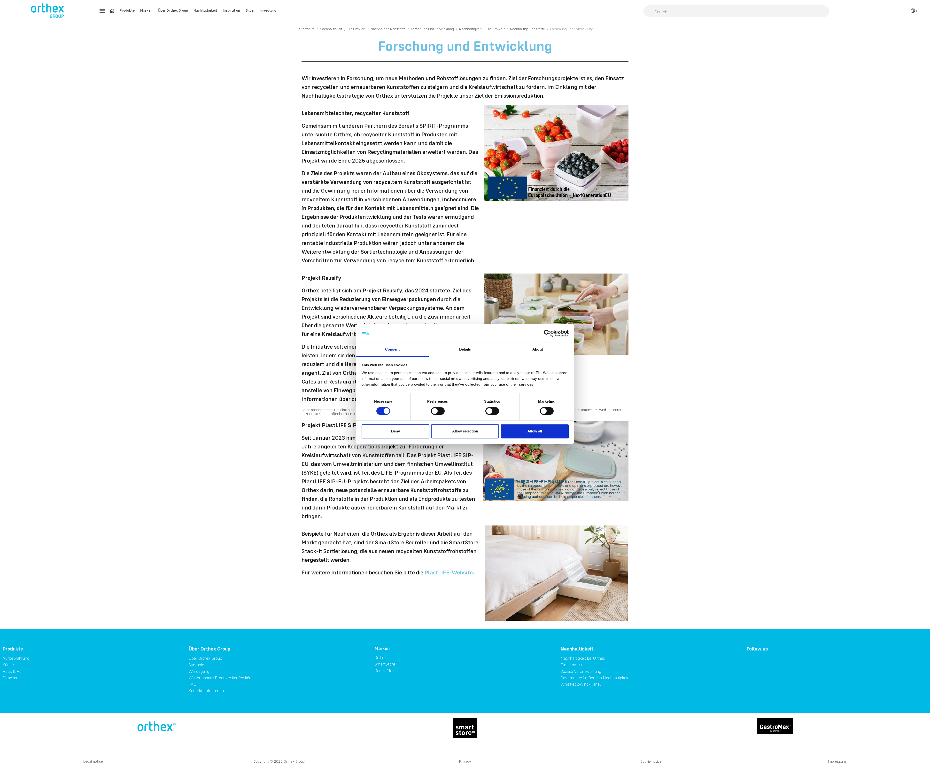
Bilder (250, 10)
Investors (268, 10)
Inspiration (231, 10)
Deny (395, 431)
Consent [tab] (392, 349)
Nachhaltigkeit (205, 10)
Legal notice (93, 761)
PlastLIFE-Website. (449, 572)
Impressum (837, 761)
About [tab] (537, 349)
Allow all (534, 431)
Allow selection (465, 431)
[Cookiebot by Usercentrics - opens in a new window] (547, 333)
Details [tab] (465, 349)
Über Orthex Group (173, 10)
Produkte (127, 10)
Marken (146, 10)
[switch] (438, 411)
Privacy (465, 761)
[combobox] (736, 11)
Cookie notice (651, 761)
